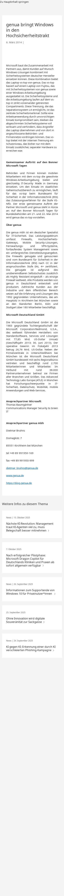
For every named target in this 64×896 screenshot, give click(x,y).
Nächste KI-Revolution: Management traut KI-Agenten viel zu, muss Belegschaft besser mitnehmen (29, 527)
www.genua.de (15, 475)
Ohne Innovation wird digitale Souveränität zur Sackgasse (25, 620)
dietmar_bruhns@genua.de (22, 468)
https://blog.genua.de (19, 483)
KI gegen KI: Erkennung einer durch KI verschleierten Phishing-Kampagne (30, 648)
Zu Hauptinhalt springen (14, 1)
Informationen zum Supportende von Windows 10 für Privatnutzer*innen (30, 591)
